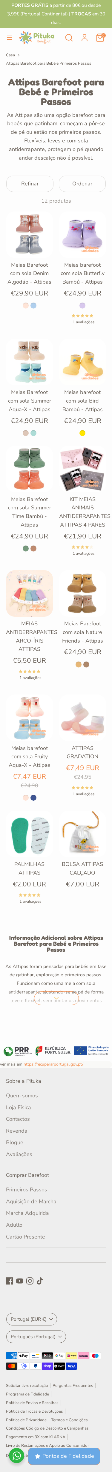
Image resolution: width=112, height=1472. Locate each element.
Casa (10, 55)
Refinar (30, 183)
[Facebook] (9, 1281)
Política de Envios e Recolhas (32, 1403)
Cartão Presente (25, 1236)
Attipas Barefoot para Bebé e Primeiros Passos (48, 63)
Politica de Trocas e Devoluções (34, 1411)
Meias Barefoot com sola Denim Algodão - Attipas (29, 273)
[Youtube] (19, 1281)
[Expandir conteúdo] (56, 998)
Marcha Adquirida (27, 1213)
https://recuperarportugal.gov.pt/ (53, 1064)
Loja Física (18, 1107)
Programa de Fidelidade (27, 1394)
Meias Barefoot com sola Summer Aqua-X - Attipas (29, 401)
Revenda (16, 1130)
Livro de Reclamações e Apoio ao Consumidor (47, 1445)
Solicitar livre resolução (27, 1385)
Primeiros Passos (26, 1189)
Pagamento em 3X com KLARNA (35, 1437)
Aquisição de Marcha (31, 1201)
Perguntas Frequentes (73, 1385)
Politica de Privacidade (26, 1420)
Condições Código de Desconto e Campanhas (47, 1428)
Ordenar (82, 183)
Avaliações (19, 1154)
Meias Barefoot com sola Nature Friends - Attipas (82, 632)
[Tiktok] (40, 1281)
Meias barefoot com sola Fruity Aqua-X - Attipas (29, 757)
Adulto (14, 1224)
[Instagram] (29, 1281)
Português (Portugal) (33, 1336)
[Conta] (84, 35)
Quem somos (22, 1095)
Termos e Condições (69, 1420)
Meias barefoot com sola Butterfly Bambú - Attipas (83, 273)
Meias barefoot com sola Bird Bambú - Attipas (82, 401)
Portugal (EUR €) (29, 1319)
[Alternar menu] (10, 38)
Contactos (18, 1119)
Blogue (14, 1142)
